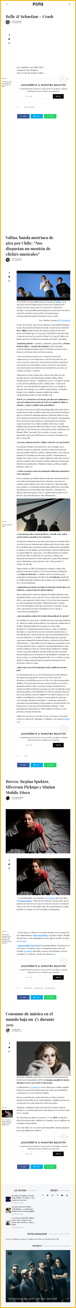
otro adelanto (49, 898)
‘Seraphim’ (27, 951)
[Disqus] (38, 148)
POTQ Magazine (17, 21)
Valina (58, 302)
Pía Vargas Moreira (18, 797)
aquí (54, 954)
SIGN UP (58, 96)
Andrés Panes (16, 1029)
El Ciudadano (64, 320)
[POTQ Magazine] (38, 4)
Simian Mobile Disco (26, 945)
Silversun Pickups (41, 935)
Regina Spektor (25, 901)
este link (22, 941)
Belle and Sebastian (29, 107)
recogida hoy (35, 1087)
